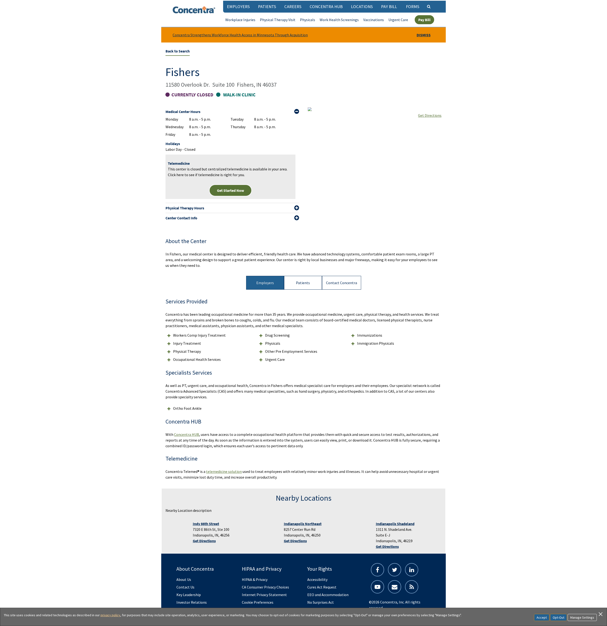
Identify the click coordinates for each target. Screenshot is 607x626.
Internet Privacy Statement (264, 594)
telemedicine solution (224, 471)
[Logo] (194, 9)
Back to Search (178, 51)
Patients (267, 6)
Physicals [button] (307, 19)
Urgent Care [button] (398, 19)
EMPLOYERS (238, 6)
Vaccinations (373, 19)
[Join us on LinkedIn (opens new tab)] (411, 569)
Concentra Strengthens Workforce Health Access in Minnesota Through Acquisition (240, 35)
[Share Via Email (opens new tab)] (394, 586)
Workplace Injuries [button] (240, 19)
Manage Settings (582, 617)
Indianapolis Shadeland (395, 523)
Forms (412, 6)
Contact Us (185, 587)
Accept (542, 617)
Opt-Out (558, 617)
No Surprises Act (320, 602)
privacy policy (110, 615)
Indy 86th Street (206, 523)
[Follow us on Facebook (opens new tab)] (377, 569)
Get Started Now (230, 190)
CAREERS (292, 6)
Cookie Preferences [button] (257, 602)
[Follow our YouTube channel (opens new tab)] (377, 586)
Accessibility (317, 579)
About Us (183, 579)
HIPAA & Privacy (254, 579)
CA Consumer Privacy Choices (265, 587)
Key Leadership (188, 594)
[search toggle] (428, 6)
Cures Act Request (321, 587)
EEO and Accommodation (328, 594)
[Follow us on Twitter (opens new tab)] (394, 569)
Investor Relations (191, 602)
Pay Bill (389, 6)
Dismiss (424, 35)
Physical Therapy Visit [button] (277, 19)
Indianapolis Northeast (303, 523)
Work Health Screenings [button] (339, 19)
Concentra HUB (326, 6)
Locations (362, 6)
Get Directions (429, 115)
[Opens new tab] (411, 586)
